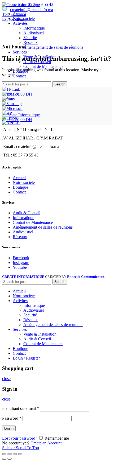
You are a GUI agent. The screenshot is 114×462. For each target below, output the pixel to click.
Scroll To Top (27, 448)
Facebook (21, 257)
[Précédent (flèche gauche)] (4, 459)
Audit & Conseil (26, 213)
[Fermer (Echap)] (4, 454)
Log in (9, 428)
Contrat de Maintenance (33, 222)
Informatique (23, 217)
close (6, 378)
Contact (19, 192)
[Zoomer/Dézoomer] (20, 454)
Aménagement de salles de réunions (43, 227)
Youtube (20, 267)
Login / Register (26, 358)
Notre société (24, 182)
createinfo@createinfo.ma (31, 9)
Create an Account (46, 443)
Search (59, 84)
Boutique (20, 187)
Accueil (19, 177)
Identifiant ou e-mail (20, 408)
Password (11, 418)
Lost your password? (19, 438)
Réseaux (20, 236)
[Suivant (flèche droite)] (9, 459)
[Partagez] (9, 454)
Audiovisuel (23, 232)
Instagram (21, 262)
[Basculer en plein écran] (15, 454)
